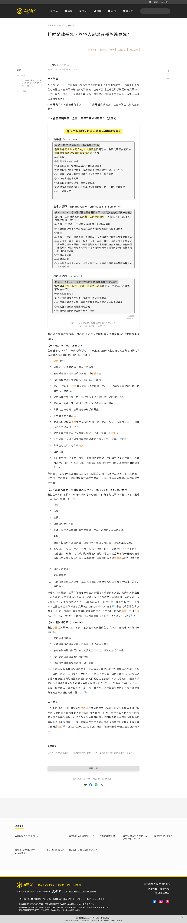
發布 (124, 611)
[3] (56, 482)
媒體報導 (164, 889)
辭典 (98, 11)
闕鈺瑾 (61, 64)
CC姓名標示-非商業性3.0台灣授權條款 (79, 891)
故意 (56, 360)
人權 (136, 611)
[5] (113, 606)
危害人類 (122, 49)
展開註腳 (93, 768)
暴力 (68, 94)
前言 (24, 75)
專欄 (69, 11)
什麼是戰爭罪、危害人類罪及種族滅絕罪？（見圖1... (31, 83)
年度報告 (152, 889)
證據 (60, 726)
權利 (113, 433)
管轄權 (118, 558)
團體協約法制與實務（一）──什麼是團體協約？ (93, 835)
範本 (112, 11)
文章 (54, 11)
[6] (54, 615)
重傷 (96, 373)
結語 (24, 90)
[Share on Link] (85, 785)
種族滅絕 (134, 49)
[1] (84, 350)
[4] (74, 498)
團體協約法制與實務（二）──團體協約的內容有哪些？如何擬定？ (147, 837)
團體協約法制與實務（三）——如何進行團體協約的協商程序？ (39, 851)
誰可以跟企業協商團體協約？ (83, 850)
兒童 (74, 386)
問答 (83, 11)
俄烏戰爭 (92, 49)
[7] (132, 615)
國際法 (62, 25)
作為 (73, 422)
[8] (56, 631)
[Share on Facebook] (91, 785)
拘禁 (81, 445)
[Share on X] (102, 785)
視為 (83, 708)
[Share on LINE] (96, 785)
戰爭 (112, 49)
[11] (64, 726)
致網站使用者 (162, 893)
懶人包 (128, 11)
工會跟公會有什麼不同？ (27, 835)
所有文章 (52, 25)
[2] (89, 354)
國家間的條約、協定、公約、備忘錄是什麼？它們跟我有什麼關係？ (104, 753)
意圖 (55, 627)
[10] (84, 691)
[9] (136, 682)
